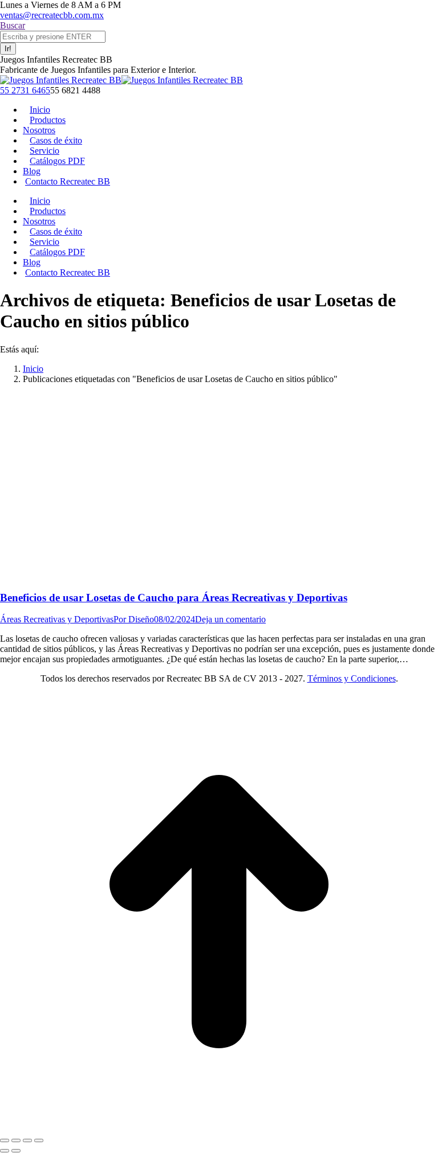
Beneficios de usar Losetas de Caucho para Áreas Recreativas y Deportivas (173, 598)
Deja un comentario (230, 619)
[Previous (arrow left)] (4, 1150)
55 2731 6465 (25, 90)
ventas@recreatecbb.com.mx (52, 15)
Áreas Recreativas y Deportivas (56, 619)
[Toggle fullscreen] (27, 1140)
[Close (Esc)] (4, 1140)
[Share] (16, 1140)
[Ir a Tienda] (219, 1127)
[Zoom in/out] (38, 1140)
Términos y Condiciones (351, 678)
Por (133, 619)
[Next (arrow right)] (16, 1150)
